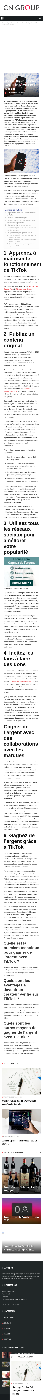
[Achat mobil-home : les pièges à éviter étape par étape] (7, 1364)
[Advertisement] (21, 49)
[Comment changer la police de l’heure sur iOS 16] (21, 1211)
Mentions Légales (8, 1291)
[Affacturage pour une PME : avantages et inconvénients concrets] (26, 1371)
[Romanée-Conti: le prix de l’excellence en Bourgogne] (21, 1175)
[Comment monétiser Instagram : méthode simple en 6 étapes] (7, 1374)
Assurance (7, 1323)
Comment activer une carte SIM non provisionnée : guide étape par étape (19, 1247)
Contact (5, 1297)
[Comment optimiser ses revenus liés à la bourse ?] (21, 1121)
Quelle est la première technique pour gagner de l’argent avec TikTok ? (22, 236)
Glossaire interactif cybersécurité (14, 1299)
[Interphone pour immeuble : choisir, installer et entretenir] (7, 1355)
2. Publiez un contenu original (17, 218)
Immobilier (7, 1333)
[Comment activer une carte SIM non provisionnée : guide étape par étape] (21, 1242)
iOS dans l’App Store (23, 289)
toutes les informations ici (21, 682)
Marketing (7, 1339)
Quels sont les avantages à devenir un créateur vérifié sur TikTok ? (22, 240)
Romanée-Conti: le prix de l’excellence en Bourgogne (21, 1188)
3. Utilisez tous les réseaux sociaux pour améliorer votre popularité (21, 221)
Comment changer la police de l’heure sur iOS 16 (21, 1218)
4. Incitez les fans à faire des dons (19, 225)
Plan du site (6, 1294)
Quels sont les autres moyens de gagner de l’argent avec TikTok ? (21, 245)
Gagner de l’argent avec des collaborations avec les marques (21, 229)
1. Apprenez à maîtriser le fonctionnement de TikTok (21, 214)
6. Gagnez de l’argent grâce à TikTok (19, 233)
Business (6, 1328)
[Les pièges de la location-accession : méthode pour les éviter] (7, 1383)
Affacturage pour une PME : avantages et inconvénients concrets (22, 1390)
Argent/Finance (18, 1383)
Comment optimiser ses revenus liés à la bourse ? (19, 1142)
